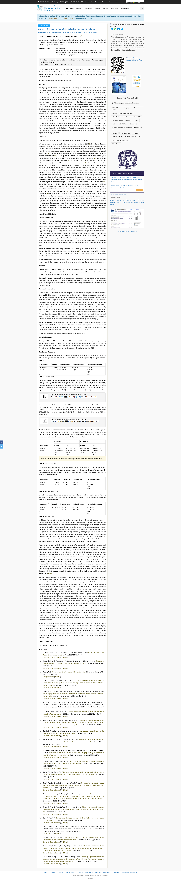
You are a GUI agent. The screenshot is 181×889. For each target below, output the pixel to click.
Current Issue (88, 8)
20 (49, 573)
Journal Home (44, 2)
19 (98, 541)
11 (86, 163)
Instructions (114, 8)
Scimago (132, 124)
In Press (105, 8)
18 (96, 319)
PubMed (64, 657)
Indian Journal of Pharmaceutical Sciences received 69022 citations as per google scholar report (127, 202)
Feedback (116, 872)
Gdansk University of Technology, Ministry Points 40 (127, 128)
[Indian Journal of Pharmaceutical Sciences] (49, 8)
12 (61, 174)
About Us (53, 872)
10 (55, 163)
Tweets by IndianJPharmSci (127, 232)
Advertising (54, 2)
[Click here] (90, 878)
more (142, 52)
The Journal (70, 8)
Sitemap (97, 872)
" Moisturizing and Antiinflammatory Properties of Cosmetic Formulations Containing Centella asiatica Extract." (126, 180)
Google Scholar (55, 657)
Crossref (46, 657)
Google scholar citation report (118, 194)
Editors (78, 8)
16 (47, 193)
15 (67, 191)
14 (104, 182)
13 (63, 174)
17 (79, 251)
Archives (97, 8)
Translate (137, 2)
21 (51, 573)
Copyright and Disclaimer (130, 872)
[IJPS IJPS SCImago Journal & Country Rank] (134, 59)
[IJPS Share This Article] (111, 29)
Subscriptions (64, 2)
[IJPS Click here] (127, 218)
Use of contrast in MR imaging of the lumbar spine (69, 672)
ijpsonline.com (89, 875)
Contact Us (75, 2)
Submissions (125, 8)
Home (45, 872)
